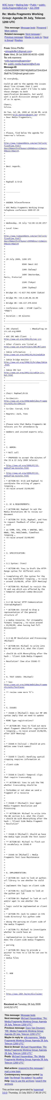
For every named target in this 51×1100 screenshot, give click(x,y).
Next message (33, 34)
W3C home (8, 5)
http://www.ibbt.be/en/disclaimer (24, 994)
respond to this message (30, 1068)
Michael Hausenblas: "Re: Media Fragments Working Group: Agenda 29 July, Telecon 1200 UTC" (26, 1021)
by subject (27, 1077)
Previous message (14, 37)
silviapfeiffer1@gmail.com (18, 51)
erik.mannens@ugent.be (17, 61)
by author (38, 1077)
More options (11, 31)
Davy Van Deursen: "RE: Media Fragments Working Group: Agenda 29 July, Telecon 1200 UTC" (25, 1031)
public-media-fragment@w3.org (24, 64)
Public (33, 5)
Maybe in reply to (33, 37)
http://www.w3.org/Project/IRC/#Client (25, 347)
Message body (28, 28)
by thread (15, 1077)
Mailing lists (22, 5)
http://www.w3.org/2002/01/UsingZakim (24, 355)
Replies (19, 40)
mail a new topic (13, 1071)
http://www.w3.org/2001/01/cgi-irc (22, 339)
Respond (41, 28)
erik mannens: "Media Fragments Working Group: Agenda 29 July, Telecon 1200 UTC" (26, 1040)
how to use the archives (22, 1081)
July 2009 (34, 8)
